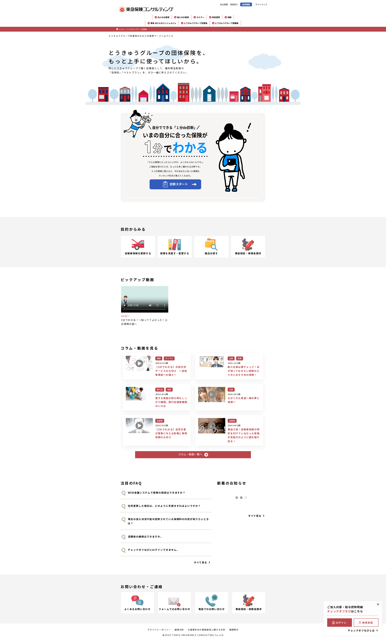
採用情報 (246, 4)
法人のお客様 (163, 17)
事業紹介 (234, 4)
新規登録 (367, 622)
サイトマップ (261, 4)
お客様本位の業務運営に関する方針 (207, 629)
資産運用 (216, 17)
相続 (229, 17)
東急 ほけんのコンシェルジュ (163, 23)
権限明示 (234, 629)
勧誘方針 (179, 629)
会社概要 (224, 4)
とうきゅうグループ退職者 (226, 23)
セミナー (200, 17)
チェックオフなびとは (361, 630)
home (121, 29)
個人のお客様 (183, 17)
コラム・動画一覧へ (190, 454)
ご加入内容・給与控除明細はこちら (345, 609)
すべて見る (200, 562)
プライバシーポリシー (159, 629)
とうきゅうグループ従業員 (195, 23)
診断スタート (179, 184)
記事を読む (156, 366)
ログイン (341, 622)
